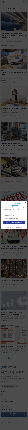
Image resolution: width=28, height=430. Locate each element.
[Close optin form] (25, 202)
